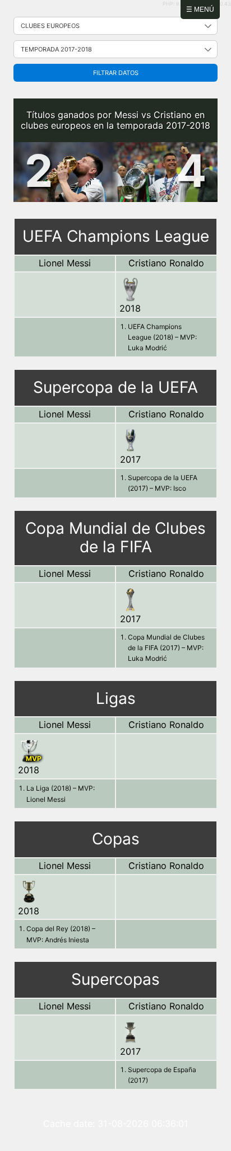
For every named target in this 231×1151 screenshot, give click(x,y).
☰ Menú (200, 9)
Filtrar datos (115, 73)
